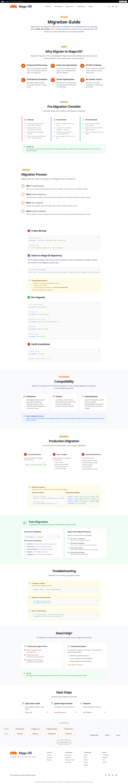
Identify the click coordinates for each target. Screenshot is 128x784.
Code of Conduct (26, 757)
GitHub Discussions (32, 655)
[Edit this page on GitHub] (106, 775)
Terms (19, 757)
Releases (49, 760)
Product (47, 6)
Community (80, 6)
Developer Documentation (34, 660)
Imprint (34, 757)
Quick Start (68, 755)
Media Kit (104, 757)
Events (86, 755)
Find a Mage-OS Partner (75, 665)
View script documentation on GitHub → (42, 290)
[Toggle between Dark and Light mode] (109, 6)
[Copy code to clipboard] (98, 237)
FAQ (103, 760)
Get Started (58, 6)
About (91, 6)
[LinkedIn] (109, 775)
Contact (104, 762)
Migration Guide (69, 760)
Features (49, 755)
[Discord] (113, 6)
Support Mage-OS (64, 742)
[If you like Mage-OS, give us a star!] (123, 2)
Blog (85, 757)
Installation (68, 757)
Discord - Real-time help (33, 650)
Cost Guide (68, 762)
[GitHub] (116, 6)
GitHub (86, 760)
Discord (86, 762)
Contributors (105, 755)
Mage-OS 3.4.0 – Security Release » (14, 1)
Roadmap (49, 757)
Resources (69, 6)
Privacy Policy (13, 757)
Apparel (86, 765)
